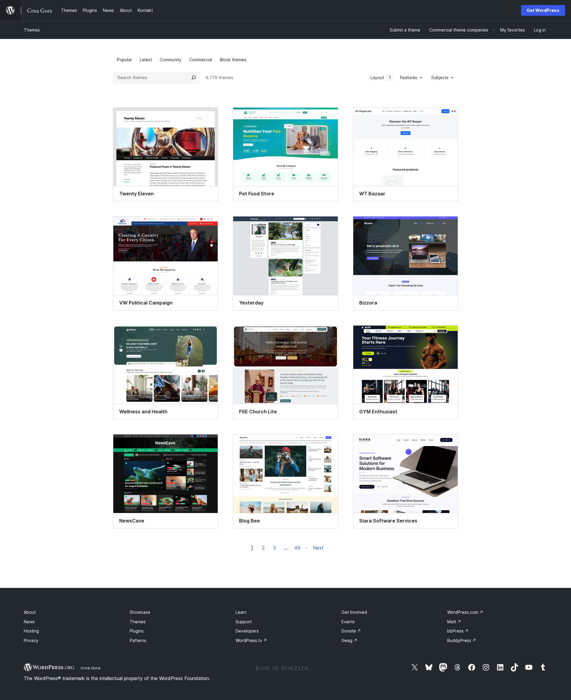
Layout (381, 77)
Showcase (140, 612)
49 (297, 548)
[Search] (194, 78)
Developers (247, 630)
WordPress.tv (251, 640)
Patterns (138, 640)
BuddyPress (461, 640)
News (29, 621)
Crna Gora (90, 668)
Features (408, 77)
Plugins (137, 630)
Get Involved (354, 612)
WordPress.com (465, 612)
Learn (241, 612)
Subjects (439, 77)
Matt (454, 621)
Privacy (31, 640)
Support (244, 621)
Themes (32, 29)
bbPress (458, 630)
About (30, 612)
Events (348, 621)
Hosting (31, 630)
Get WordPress (543, 10)
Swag (349, 640)
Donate (351, 630)
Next (318, 548)
